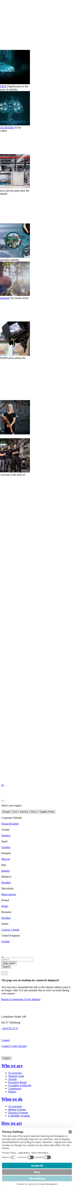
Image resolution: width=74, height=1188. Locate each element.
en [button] (2, 785)
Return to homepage (12, 999)
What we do (11, 1099)
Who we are (12, 1065)
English (6, 1058)
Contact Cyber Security (14, 1046)
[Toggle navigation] (4, 973)
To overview (15, 1072)
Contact (5, 1040)
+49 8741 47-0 (9, 1028)
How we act (11, 1123)
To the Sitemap (32, 999)
